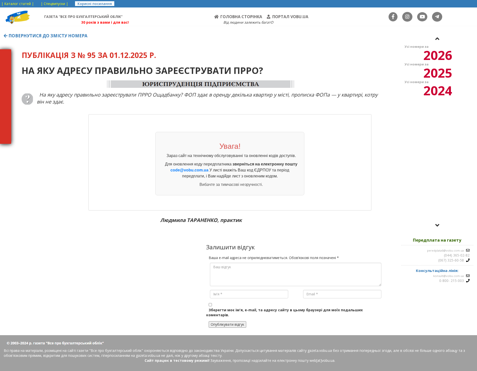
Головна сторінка (241, 16)
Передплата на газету (437, 240)
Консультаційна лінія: (437, 270)
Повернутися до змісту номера (47, 36)
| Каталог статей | (17, 3)
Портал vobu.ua (290, 16)
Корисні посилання (95, 3)
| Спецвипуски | (54, 3)
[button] (437, 38)
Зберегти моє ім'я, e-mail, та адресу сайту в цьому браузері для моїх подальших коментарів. (284, 312)
